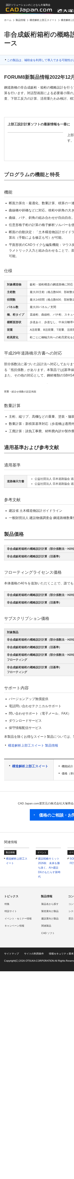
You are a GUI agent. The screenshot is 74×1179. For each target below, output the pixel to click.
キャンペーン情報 (14, 925)
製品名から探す (50, 904)
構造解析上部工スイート (30, 766)
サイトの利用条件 (34, 953)
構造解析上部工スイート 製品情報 (33, 745)
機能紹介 (67, 766)
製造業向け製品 (50, 911)
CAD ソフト (48, 933)
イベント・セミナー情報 (18, 918)
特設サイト (11, 911)
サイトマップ (11, 953)
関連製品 (46, 925)
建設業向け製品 (50, 918)
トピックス (11, 896)
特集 (7, 904)
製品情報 (46, 896)
